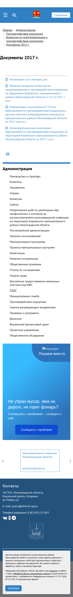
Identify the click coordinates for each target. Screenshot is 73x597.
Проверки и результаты (24, 313)
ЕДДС (13, 290)
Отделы (14, 193)
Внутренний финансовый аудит (29, 324)
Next (70, 461)
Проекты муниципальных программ (32, 247)
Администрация (25, 30)
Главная (7, 30)
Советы (14, 204)
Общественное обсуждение (27, 335)
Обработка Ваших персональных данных (31, 573)
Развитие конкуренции (24, 258)
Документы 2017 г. (17, 44)
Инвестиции (17, 253)
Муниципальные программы (27, 241)
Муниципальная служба (24, 296)
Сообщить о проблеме (36, 430)
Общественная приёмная (25, 264)
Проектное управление (24, 330)
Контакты (11, 485)
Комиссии (16, 199)
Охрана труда (18, 275)
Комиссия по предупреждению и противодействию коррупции (26, 39)
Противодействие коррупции (24, 33)
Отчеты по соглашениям (25, 270)
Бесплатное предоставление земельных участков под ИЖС (34, 283)
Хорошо (13, 588)
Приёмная (61, 15)
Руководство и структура (25, 176)
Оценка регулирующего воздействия (33, 307)
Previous (2, 461)
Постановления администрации (29, 230)
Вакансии (16, 318)
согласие (53, 570)
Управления (17, 187)
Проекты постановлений (25, 236)
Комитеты (16, 182)
